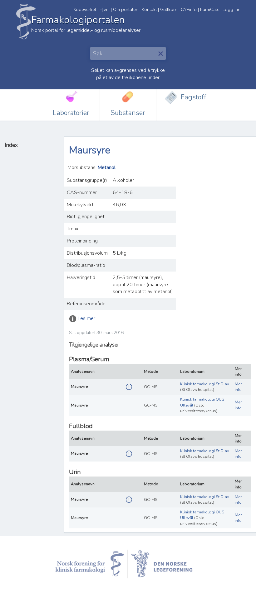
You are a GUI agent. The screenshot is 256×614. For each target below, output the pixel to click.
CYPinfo (189, 9)
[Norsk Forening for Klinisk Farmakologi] (90, 563)
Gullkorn (168, 9)
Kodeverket (84, 9)
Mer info (238, 386)
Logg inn (231, 9)
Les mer (86, 318)
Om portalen (125, 9)
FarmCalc (209, 9)
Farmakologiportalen (78, 20)
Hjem (105, 9)
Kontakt (149, 9)
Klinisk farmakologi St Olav (204, 384)
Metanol (107, 167)
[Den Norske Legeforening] (166, 563)
